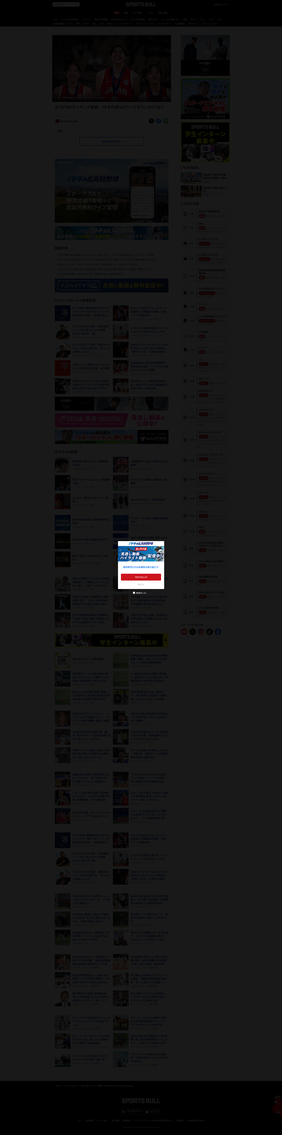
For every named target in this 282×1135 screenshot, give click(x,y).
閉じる (141, 584)
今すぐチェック (141, 577)
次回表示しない (141, 593)
